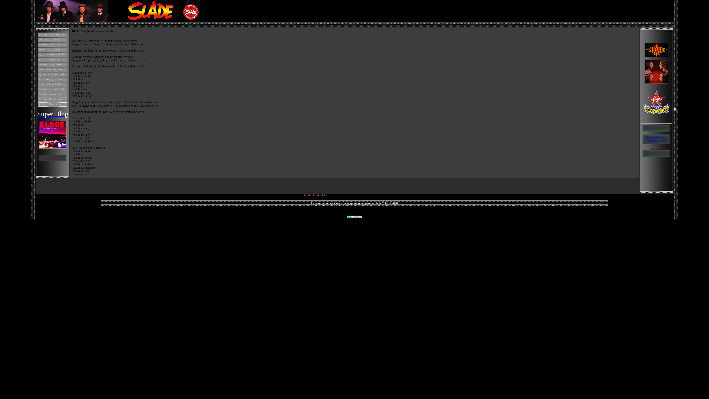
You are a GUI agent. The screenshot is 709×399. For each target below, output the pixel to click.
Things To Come (656, 137)
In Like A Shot (656, 140)
